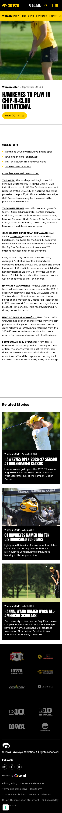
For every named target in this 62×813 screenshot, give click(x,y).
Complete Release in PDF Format (20, 173)
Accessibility (9, 805)
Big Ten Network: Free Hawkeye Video (25, 161)
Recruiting (28, 15)
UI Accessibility (50, 800)
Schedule (41, 15)
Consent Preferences (32, 783)
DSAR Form (36, 789)
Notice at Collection (40, 794)
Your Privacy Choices (14, 794)
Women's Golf (10, 87)
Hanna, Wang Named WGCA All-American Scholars (29, 613)
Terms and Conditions (14, 789)
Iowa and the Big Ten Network (21, 156)
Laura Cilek (16, 236)
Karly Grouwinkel (40, 292)
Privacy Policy (9, 783)
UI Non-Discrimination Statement (20, 800)
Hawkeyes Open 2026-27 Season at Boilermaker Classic (30, 461)
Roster (53, 15)
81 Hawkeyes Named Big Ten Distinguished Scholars (26, 537)
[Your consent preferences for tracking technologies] (6, 807)
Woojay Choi (18, 292)
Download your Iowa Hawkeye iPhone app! (28, 151)
